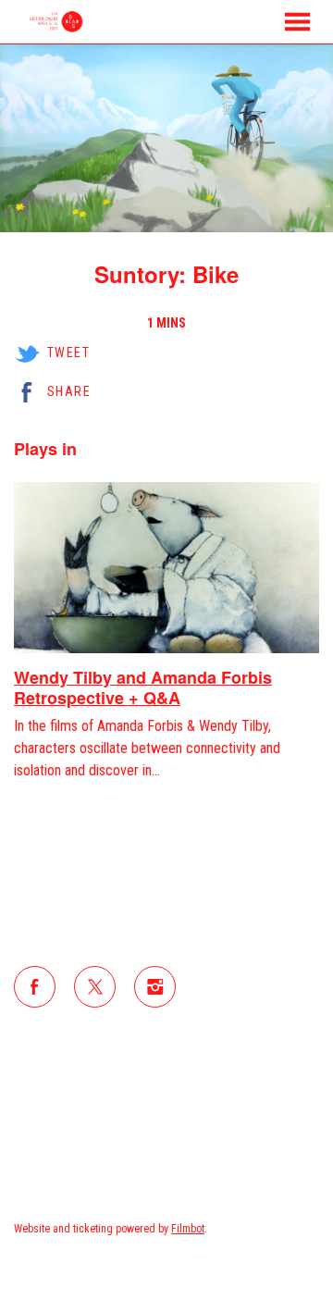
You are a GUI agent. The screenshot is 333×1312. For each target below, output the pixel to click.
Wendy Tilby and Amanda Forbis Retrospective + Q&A (143, 687)
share (69, 391)
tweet (68, 352)
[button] (297, 21)
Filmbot (187, 1228)
